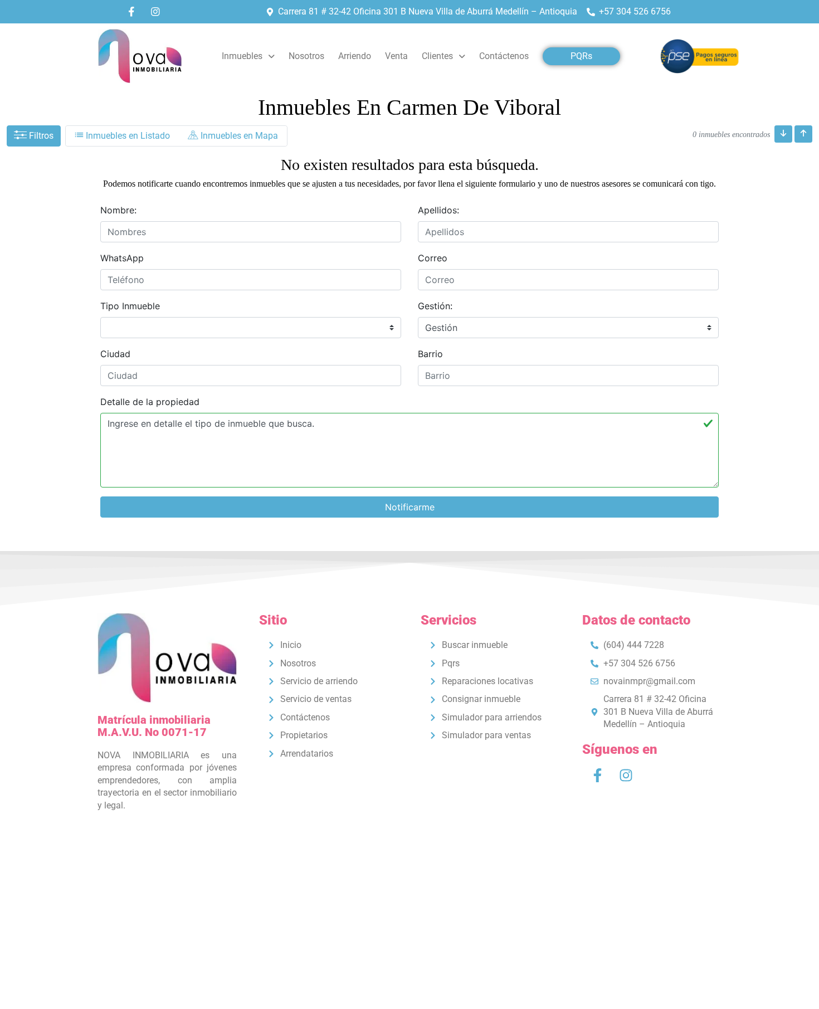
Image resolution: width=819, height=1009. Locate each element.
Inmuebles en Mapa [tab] (238, 135)
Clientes (437, 56)
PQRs (581, 56)
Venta (396, 56)
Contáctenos (504, 56)
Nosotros (306, 56)
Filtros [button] (40, 135)
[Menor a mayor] (783, 134)
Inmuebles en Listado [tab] (127, 135)
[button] (248, 56)
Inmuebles (242, 56)
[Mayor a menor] (803, 134)
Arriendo (354, 56)
